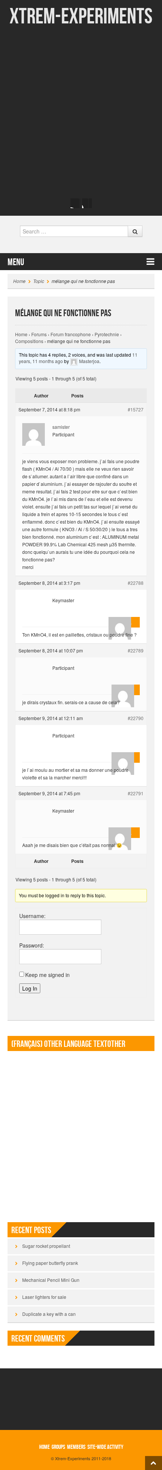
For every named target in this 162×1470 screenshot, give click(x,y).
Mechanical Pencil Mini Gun (50, 1280)
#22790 (136, 718)
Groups (58, 1447)
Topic (38, 281)
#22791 (136, 793)
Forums (39, 334)
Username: (32, 916)
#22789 (136, 650)
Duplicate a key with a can (49, 1314)
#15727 (136, 409)
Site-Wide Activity (105, 1447)
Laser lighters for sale (44, 1297)
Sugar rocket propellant (46, 1246)
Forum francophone (70, 334)
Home (19, 281)
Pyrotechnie (107, 334)
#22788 (136, 583)
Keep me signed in (47, 974)
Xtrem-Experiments (81, 17)
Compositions (29, 341)
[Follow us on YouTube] (87, 203)
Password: (31, 945)
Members (76, 1447)
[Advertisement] (81, 111)
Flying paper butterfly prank (50, 1263)
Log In (29, 988)
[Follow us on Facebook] (75, 203)
